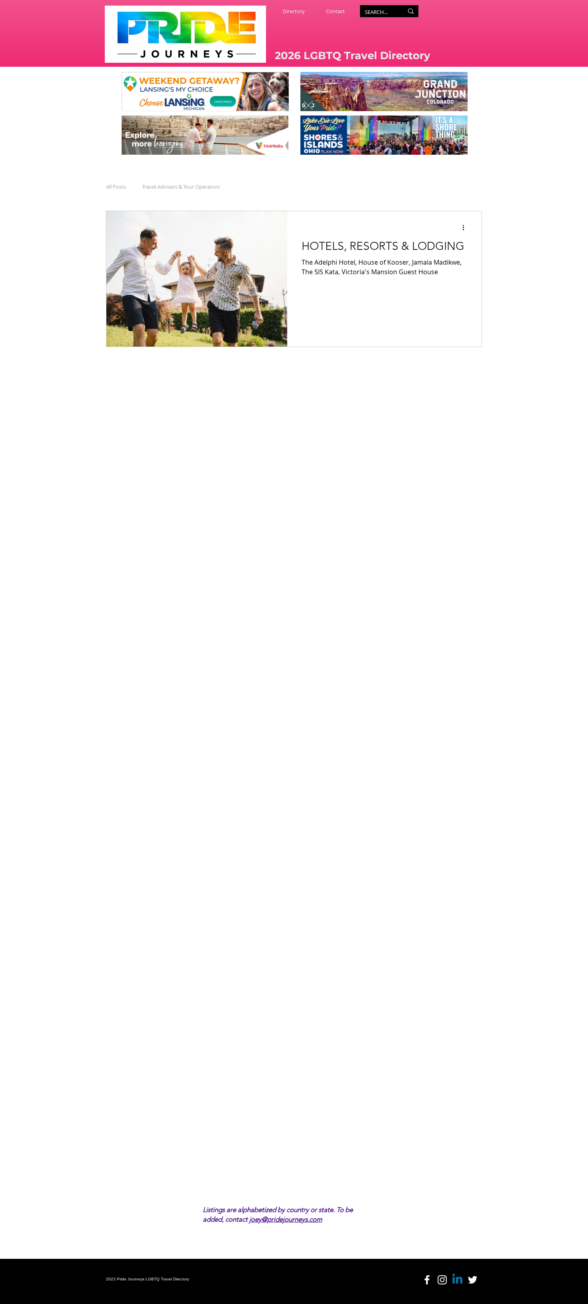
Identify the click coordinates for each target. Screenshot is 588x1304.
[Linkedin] (457, 1280)
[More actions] (466, 227)
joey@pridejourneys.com (285, 1219)
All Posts (116, 186)
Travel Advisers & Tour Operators (181, 186)
